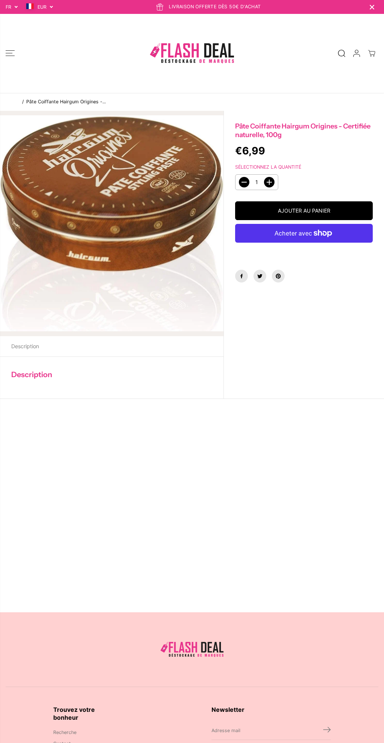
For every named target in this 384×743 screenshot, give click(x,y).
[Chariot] (371, 53)
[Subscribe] (327, 730)
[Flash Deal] (192, 53)
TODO (12, 101)
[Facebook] (241, 276)
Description (25, 346)
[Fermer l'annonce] (372, 7)
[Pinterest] (278, 276)
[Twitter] (260, 276)
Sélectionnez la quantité (268, 167)
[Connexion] (356, 53)
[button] (10, 53)
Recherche (64, 732)
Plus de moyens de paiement (304, 251)
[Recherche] (341, 53)
